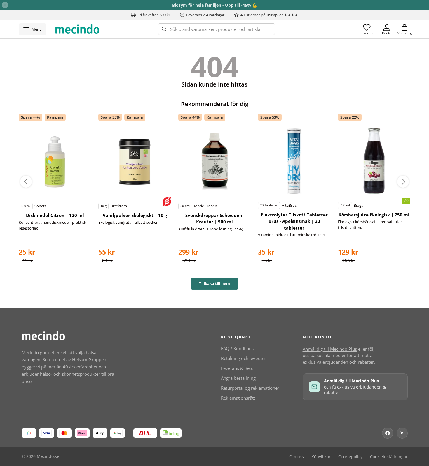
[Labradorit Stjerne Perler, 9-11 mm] (55, 162)
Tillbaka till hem (214, 283)
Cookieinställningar (389, 456)
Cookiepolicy (350, 456)
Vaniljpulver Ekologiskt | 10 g (135, 215)
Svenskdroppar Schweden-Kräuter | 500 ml (214, 218)
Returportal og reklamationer (250, 388)
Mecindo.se (48, 456)
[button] (404, 29)
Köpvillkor (321, 456)
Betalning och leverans (243, 358)
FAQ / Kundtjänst (238, 348)
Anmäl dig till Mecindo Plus (330, 349)
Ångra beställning (238, 378)
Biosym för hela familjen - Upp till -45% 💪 (214, 5)
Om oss (296, 456)
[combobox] (216, 29)
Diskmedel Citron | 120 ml (55, 215)
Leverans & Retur (238, 368)
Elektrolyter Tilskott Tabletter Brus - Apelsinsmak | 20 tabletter (294, 221)
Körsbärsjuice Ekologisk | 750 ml (374, 215)
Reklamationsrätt (238, 397)
